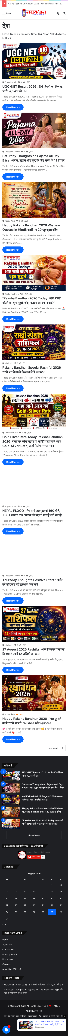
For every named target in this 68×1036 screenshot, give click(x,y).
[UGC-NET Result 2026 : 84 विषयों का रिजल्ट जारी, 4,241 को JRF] (34, 61)
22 (52, 905)
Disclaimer (7, 959)
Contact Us (8, 949)
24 (7, 912)
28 (43, 912)
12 (25, 898)
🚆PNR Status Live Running (37, 1021)
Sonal (7, 714)
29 (52, 912)
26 (25, 912)
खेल (57, 1016)
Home (5, 939)
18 (16, 905)
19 (25, 905)
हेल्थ (62, 1016)
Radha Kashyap (12, 294)
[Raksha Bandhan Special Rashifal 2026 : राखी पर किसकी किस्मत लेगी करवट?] (34, 342)
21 (43, 905)
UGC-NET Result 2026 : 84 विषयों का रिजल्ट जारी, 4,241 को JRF (34, 984)
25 (16, 912)
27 (34, 912)
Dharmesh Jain (11, 432)
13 (34, 898)
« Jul (4, 924)
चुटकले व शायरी (49, 1016)
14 (43, 898)
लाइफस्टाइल (32, 1016)
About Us (7, 944)
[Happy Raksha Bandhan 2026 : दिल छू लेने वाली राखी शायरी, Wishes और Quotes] (34, 693)
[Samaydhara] (34, 13)
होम (5, 1016)
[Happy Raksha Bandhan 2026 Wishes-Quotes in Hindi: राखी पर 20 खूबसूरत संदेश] (34, 200)
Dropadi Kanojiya (12, 151)
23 (61, 905)
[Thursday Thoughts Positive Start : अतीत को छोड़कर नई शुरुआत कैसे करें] (34, 554)
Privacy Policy (9, 954)
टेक (40, 1016)
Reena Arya (10, 221)
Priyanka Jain (11, 82)
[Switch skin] (58, 14)
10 (7, 898)
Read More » (13, 107)
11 (16, 898)
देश (17, 1016)
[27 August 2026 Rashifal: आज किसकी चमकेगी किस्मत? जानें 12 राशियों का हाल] (34, 624)
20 (34, 905)
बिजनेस (19, 1021)
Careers (6, 964)
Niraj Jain (9, 363)
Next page (53, 748)
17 (7, 905)
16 (61, 898)
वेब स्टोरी (11, 1016)
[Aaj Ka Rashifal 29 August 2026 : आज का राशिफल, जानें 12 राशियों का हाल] (11, 800)
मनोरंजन (23, 1016)
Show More (34, 835)
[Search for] (64, 14)
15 (52, 898)
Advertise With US (11, 969)
